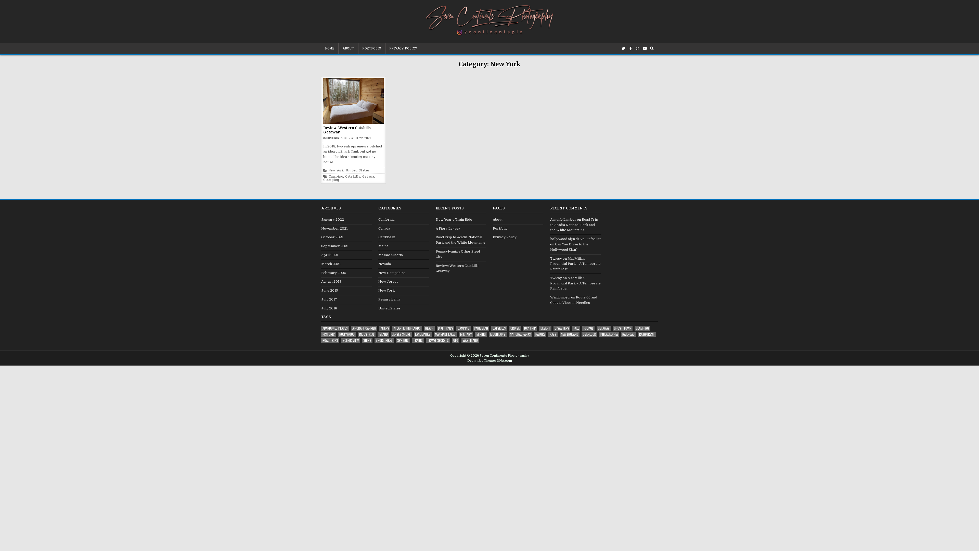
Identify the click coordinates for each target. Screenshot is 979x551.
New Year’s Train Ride (454, 219)
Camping (336, 176)
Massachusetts (390, 255)
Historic (329, 334)
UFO (455, 340)
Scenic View (351, 340)
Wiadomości (560, 297)
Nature (540, 334)
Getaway (369, 176)
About (348, 48)
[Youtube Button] (645, 48)
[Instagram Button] (638, 48)
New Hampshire (391, 273)
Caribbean (386, 237)
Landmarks (422, 334)
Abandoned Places (335, 328)
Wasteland (470, 340)
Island (383, 334)
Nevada (384, 264)
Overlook (589, 334)
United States (358, 170)
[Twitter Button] (623, 48)
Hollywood (347, 334)
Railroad (628, 334)
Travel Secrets (438, 340)
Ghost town (622, 328)
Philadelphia (609, 334)
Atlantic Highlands (407, 328)
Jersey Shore (401, 334)
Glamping (331, 180)
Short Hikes (384, 340)
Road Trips (330, 340)
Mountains (497, 334)
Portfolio (371, 48)
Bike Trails (445, 328)
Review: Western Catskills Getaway (347, 130)
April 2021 (329, 255)
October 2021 (332, 237)
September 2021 (335, 246)
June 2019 (329, 290)
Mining (481, 334)
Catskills (352, 176)
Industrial (366, 334)
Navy (553, 334)
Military (466, 334)
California (386, 219)
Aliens (385, 328)
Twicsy (556, 278)
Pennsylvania (389, 299)
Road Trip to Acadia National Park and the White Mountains (574, 225)
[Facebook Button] (630, 48)
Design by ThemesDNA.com (489, 360)
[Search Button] (652, 48)
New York (336, 170)
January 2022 (332, 219)
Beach (429, 328)
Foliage (588, 328)
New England (569, 334)
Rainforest (647, 334)
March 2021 (331, 264)
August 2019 (331, 281)
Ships (367, 340)
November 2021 (334, 228)
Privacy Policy (403, 48)
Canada (384, 228)
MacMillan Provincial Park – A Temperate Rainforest (575, 264)
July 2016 (329, 308)
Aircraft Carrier (364, 328)
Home (329, 48)
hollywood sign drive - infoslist (575, 239)
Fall (576, 328)
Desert (545, 328)
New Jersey (388, 281)
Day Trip (530, 328)
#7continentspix (335, 138)
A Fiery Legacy (448, 228)
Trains (418, 340)
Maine (383, 246)
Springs (403, 340)
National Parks (520, 334)
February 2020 (333, 273)
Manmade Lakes (445, 334)
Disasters (562, 328)
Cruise (515, 328)
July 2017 (329, 299)
